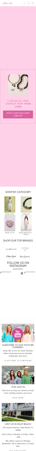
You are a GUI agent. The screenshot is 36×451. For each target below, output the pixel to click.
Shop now (18, 398)
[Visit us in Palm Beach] (18, 412)
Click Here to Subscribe (18, 360)
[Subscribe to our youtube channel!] (18, 333)
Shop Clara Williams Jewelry (18, 114)
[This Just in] (18, 375)
